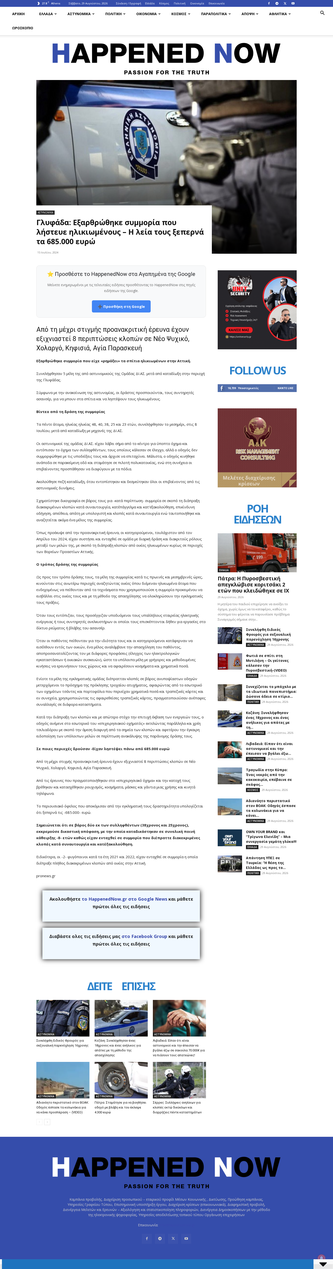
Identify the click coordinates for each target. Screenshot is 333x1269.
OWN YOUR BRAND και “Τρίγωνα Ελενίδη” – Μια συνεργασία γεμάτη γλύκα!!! (271, 836)
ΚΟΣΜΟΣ (178, 13)
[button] (322, 13)
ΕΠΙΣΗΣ (138, 986)
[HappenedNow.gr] (166, 56)
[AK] (257, 486)
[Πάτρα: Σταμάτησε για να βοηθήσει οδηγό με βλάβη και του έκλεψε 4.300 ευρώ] (121, 1080)
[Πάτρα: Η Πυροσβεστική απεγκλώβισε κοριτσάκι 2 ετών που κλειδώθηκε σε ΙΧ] (257, 552)
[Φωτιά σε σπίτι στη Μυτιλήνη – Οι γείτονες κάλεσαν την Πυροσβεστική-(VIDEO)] (230, 661)
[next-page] (47, 1122)
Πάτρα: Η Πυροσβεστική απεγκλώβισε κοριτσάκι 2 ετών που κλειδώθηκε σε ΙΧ (253, 584)
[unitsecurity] (257, 348)
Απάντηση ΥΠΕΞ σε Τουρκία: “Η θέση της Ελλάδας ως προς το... (266, 863)
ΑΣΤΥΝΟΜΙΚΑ (79, 13)
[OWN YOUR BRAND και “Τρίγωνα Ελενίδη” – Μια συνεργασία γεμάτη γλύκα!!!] (230, 837)
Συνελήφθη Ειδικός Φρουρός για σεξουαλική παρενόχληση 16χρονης (268, 634)
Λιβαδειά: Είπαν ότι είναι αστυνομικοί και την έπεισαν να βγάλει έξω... (269, 748)
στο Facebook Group (144, 936)
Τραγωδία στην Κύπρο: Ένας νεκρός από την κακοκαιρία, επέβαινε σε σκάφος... (269, 777)
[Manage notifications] (321, 1258)
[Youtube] (293, 3)
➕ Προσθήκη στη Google (121, 306)
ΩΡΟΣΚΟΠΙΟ (22, 28)
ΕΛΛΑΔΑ (46, 13)
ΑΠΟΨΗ (248, 13)
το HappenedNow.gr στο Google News (124, 899)
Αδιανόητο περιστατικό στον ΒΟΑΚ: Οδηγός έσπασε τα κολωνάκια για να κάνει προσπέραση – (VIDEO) (62, 1107)
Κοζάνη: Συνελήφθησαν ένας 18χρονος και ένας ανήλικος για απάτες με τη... (268, 720)
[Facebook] (269, 3)
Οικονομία (197, 3)
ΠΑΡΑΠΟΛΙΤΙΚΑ (214, 13)
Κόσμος (164, 3)
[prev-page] (39, 1122)
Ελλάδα (150, 3)
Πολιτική (180, 3)
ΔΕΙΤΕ (99, 986)
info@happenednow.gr (177, 1225)
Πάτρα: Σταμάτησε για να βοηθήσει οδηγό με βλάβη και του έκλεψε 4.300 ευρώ (120, 1107)
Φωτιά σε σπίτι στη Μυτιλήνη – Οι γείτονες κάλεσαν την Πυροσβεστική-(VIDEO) (267, 663)
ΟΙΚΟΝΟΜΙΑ (146, 13)
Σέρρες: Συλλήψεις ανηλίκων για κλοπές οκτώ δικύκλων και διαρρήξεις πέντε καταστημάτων (177, 1107)
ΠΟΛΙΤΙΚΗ (113, 13)
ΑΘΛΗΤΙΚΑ (278, 13)
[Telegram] (277, 3)
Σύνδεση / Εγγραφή (128, 3)
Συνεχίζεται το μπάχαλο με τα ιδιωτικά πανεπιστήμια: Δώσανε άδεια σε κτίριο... (271, 691)
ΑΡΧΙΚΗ (18, 13)
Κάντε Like (285, 388)
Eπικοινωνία (217, 3)
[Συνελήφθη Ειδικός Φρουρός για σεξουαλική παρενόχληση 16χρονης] (62, 1018)
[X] (285, 3)
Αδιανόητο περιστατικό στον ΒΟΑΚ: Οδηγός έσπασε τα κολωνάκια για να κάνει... (271, 808)
